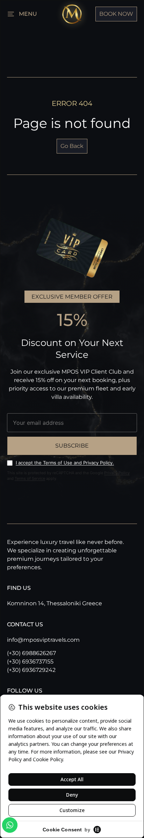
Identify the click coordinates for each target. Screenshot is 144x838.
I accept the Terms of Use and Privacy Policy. (65, 462)
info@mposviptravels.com (43, 639)
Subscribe (72, 445)
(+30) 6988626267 (31, 653)
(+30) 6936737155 (30, 661)
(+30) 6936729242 (31, 670)
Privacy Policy (117, 472)
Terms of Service (30, 478)
